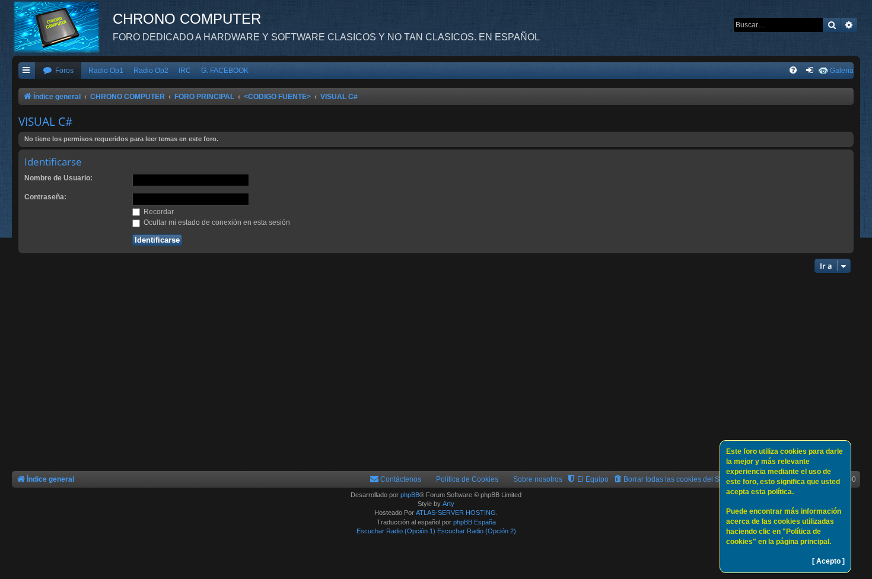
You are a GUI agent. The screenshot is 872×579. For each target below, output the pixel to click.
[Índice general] (62, 26)
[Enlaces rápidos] (26, 71)
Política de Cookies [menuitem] (467, 479)
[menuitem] (58, 71)
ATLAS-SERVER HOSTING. (457, 512)
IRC (185, 70)
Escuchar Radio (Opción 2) (476, 531)
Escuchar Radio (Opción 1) (396, 531)
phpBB (409, 494)
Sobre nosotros (537, 479)
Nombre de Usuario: (58, 178)
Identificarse (53, 161)
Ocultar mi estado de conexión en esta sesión (216, 222)
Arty (448, 503)
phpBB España (474, 522)
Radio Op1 (105, 70)
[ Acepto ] (828, 561)
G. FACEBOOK (225, 70)
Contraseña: (45, 197)
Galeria (842, 70)
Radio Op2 (150, 70)
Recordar (158, 212)
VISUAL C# (45, 121)
